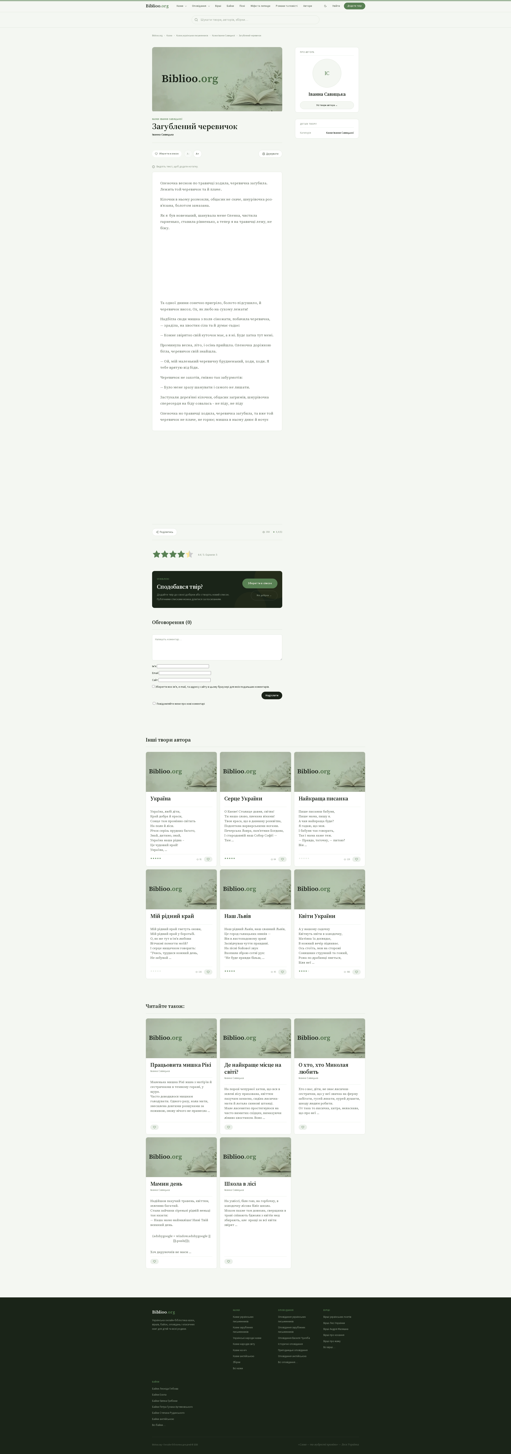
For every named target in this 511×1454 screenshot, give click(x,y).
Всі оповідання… (288, 1362)
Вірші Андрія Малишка (335, 1329)
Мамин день (166, 1183)
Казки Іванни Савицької (223, 35)
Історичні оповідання (290, 1344)
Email (155, 673)
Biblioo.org (157, 35)
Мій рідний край (172, 916)
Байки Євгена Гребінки (164, 1401)
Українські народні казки (247, 1338)
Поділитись (166, 532)
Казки (169, 35)
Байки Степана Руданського (168, 1413)
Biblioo (157, 6)
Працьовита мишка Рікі (180, 1065)
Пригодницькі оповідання (293, 1350)
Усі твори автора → (327, 105)
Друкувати (272, 154)
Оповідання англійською (292, 1356)
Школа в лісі (240, 1183)
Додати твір (355, 5)
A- (188, 154)
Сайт (155, 680)
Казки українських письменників (192, 35)
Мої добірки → (264, 595)
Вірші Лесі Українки (334, 1323)
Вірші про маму (332, 1341)
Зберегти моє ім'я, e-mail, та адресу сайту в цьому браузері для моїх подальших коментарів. (212, 687)
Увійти (336, 6)
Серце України (243, 798)
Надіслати (271, 695)
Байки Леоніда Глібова (165, 1389)
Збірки (236, 1362)
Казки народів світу (244, 1344)
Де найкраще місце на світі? (252, 1068)
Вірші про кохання (333, 1335)
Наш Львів (237, 916)
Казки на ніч (240, 1350)
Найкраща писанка (323, 798)
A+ (197, 154)
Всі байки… (158, 1425)
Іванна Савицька (163, 135)
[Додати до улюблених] (208, 859)
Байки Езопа (159, 1395)
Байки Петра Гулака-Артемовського (172, 1407)
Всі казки (238, 1368)
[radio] (156, 554)
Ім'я (154, 666)
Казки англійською (243, 1356)
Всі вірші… (329, 1347)
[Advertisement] (217, 265)
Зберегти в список (260, 583)
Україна (160, 798)
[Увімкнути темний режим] (325, 6)
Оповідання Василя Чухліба (294, 1338)
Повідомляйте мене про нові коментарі (181, 704)
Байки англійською (163, 1419)
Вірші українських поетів (337, 1317)
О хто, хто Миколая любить (323, 1068)
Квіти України (317, 916)
